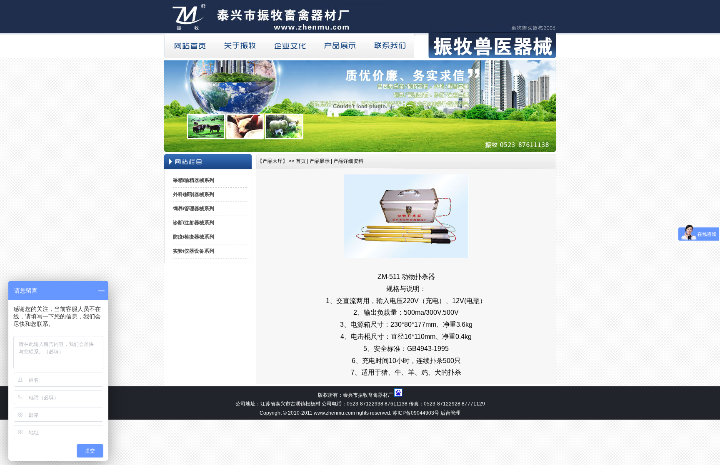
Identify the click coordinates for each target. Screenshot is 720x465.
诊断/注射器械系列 (193, 223)
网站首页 (189, 45)
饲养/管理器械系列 (193, 208)
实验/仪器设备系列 (193, 251)
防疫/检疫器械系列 (193, 237)
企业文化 (289, 45)
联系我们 (389, 45)
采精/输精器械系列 (193, 180)
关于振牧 (239, 45)
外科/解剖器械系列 (193, 194)
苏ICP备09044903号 (415, 413)
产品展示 (339, 45)
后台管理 (450, 413)
